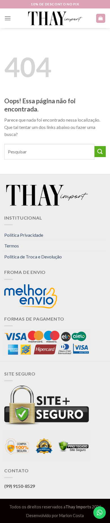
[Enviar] (100, 151)
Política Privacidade (23, 235)
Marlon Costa (71, 515)
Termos (11, 245)
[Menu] (7, 18)
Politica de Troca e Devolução (33, 256)
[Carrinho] (100, 18)
